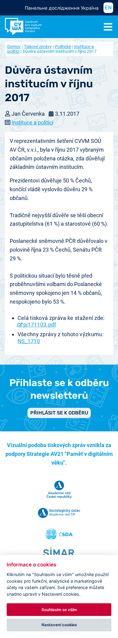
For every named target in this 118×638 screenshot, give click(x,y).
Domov (14, 46)
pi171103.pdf (39, 324)
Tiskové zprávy (38, 46)
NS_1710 (29, 341)
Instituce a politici (32, 122)
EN (108, 8)
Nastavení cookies (59, 624)
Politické (63, 46)
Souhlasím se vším (59, 609)
